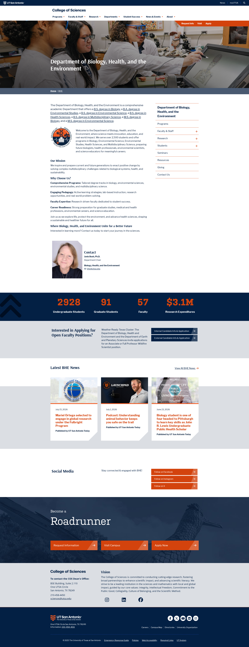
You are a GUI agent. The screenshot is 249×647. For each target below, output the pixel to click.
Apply (208, 23)
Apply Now (161, 545)
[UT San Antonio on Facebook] (170, 618)
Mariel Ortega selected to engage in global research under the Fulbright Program (73, 420)
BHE (60, 91)
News (222, 3)
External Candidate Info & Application (172, 338)
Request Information (66, 545)
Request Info (187, 23)
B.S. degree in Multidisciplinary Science (97, 117)
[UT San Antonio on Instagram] (195, 618)
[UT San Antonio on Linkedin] (189, 618)
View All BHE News (185, 368)
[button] (244, 3)
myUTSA (234, 3)
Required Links (166, 640)
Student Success (131, 17)
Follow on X (159, 486)
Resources (163, 160)
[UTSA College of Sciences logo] (68, 9)
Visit (199, 23)
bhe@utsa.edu (93, 269)
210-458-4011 (68, 627)
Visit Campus (112, 545)
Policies (135, 640)
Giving (160, 167)
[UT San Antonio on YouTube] (183, 618)
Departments (110, 17)
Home (53, 91)
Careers (144, 627)
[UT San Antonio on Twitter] (176, 618)
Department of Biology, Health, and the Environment (173, 112)
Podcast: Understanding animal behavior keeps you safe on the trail (123, 418)
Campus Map (156, 627)
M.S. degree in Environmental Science (91, 120)
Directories (169, 627)
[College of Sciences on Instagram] (107, 600)
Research (93, 17)
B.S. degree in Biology (107, 109)
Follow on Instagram (163, 479)
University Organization (187, 627)
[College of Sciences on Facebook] (141, 600)
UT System (181, 640)
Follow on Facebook (163, 472)
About (170, 17)
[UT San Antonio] (14, 3)
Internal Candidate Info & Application (171, 331)
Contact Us (163, 174)
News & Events (153, 17)
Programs (57, 17)
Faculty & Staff (75, 17)
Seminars (162, 153)
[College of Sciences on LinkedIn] (124, 600)
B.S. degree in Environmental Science (104, 113)
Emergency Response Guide (116, 640)
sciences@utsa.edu (60, 598)
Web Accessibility (149, 640)
